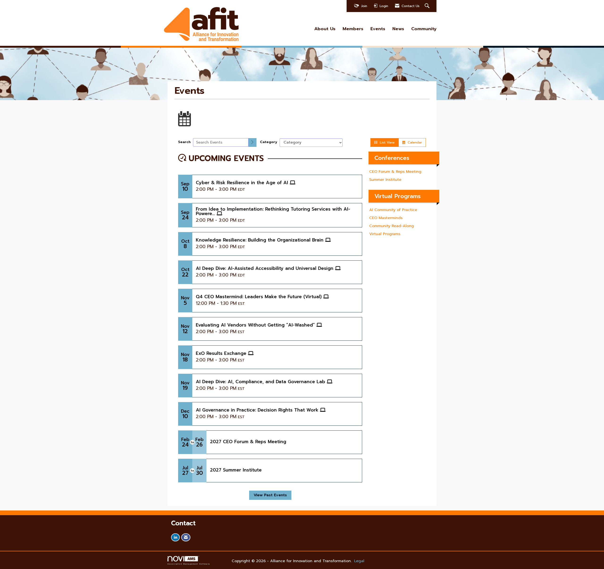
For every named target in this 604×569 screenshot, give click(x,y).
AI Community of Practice (393, 210)
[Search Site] (428, 6)
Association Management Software (189, 564)
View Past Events (270, 495)
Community (423, 29)
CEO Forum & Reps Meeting (395, 171)
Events (377, 29)
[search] (252, 142)
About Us (325, 29)
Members (353, 29)
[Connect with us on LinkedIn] (175, 537)
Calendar (413, 142)
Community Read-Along (391, 226)
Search (184, 142)
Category (268, 142)
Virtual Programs (384, 234)
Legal (359, 561)
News (398, 29)
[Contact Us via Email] (185, 537)
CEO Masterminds (386, 218)
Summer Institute (385, 180)
